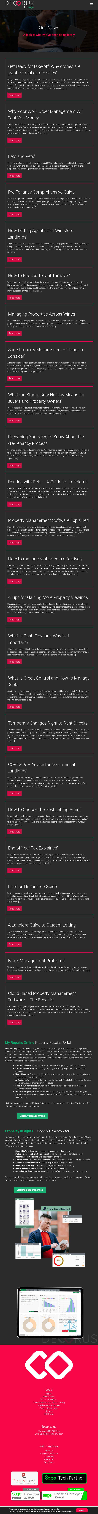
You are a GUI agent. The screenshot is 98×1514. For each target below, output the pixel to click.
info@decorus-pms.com (52, 1434)
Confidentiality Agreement (49, 1405)
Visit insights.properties (30, 1189)
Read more (14, 95)
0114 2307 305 (53, 1431)
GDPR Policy (49, 1414)
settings (69, 1511)
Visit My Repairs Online (32, 1115)
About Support (49, 1397)
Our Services (49, 1456)
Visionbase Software (49, 1453)
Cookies (49, 1394)
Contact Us (49, 1459)
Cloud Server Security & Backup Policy (49, 1402)
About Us (49, 1451)
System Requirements (49, 1408)
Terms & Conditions (49, 1399)
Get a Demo (49, 1462)
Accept (81, 1510)
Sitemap (49, 1411)
